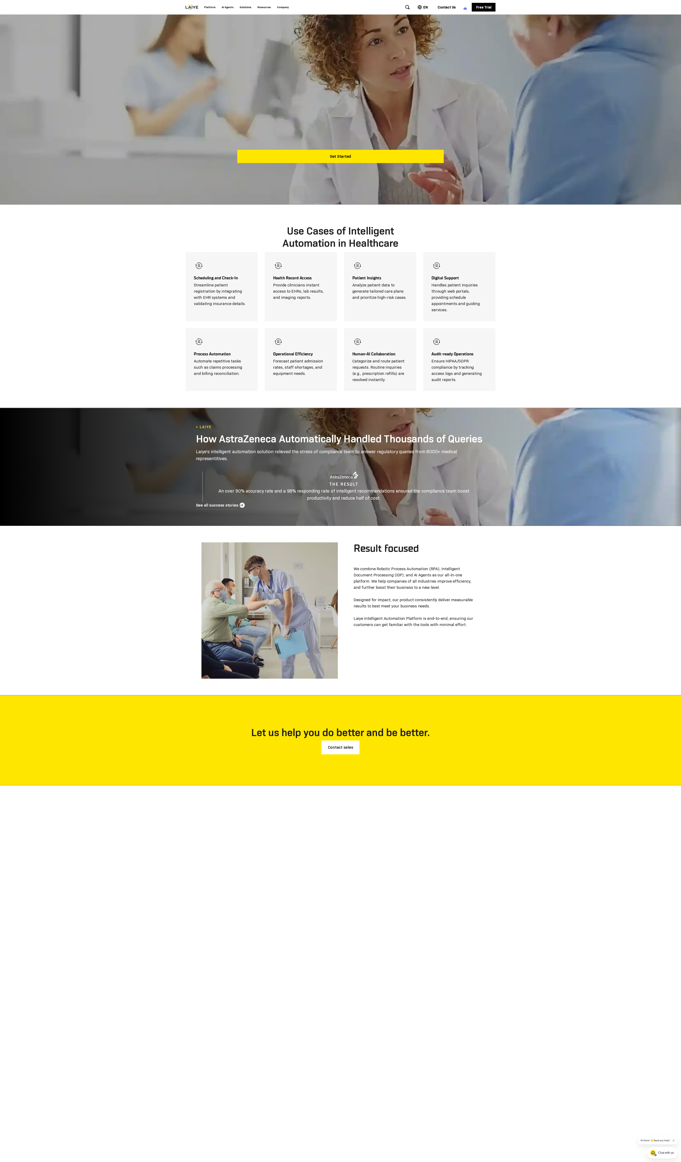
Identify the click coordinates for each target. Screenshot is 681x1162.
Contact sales (340, 747)
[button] (209, 7)
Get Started (340, 156)
